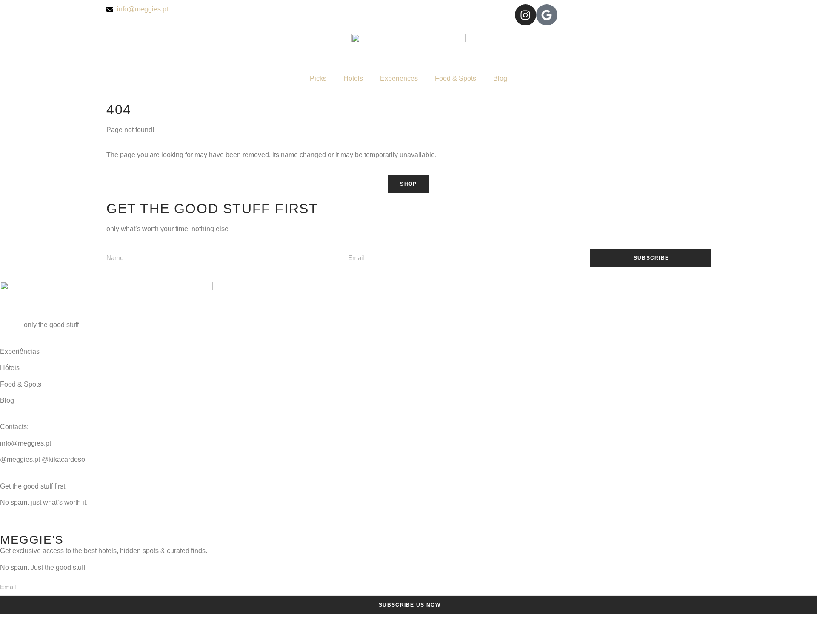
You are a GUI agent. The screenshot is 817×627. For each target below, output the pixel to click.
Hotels (353, 78)
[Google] (546, 14)
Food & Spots (455, 78)
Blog (500, 78)
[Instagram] (525, 14)
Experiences (399, 78)
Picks (318, 78)
